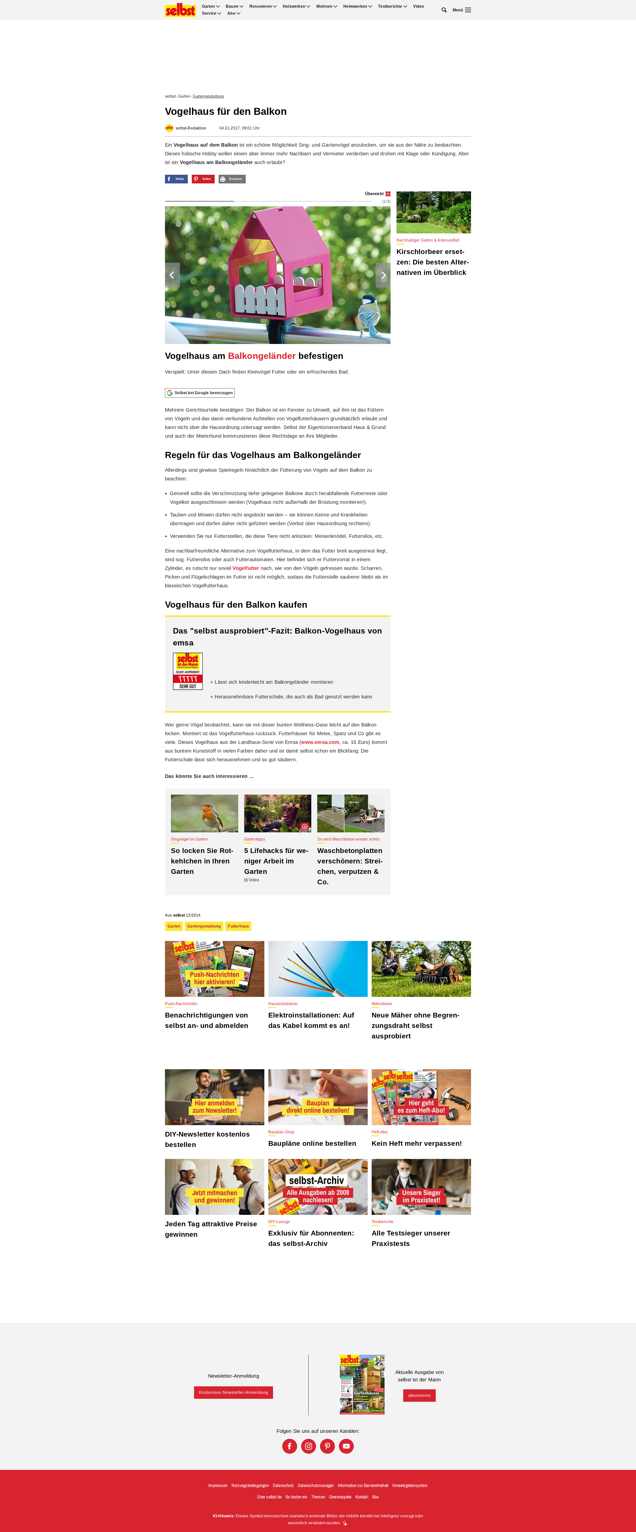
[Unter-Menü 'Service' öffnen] (219, 13)
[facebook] (289, 1446)
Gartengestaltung (208, 96)
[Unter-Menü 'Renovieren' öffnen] (275, 6)
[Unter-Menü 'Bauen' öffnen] (241, 6)
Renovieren (260, 6)
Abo (231, 13)
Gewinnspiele (340, 1497)
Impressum (218, 1485)
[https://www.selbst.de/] (180, 10)
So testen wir (296, 1497)
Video (418, 6)
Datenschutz (283, 1485)
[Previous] (172, 275)
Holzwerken (294, 6)
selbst (170, 96)
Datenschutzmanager (316, 1485)
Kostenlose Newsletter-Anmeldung (233, 1392)
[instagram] (308, 1446)
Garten (208, 6)
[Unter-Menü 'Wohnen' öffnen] (335, 6)
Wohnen (324, 6)
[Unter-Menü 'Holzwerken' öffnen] (308, 6)
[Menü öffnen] (468, 10)
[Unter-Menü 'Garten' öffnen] (218, 6)
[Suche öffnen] (444, 9)
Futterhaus (238, 926)
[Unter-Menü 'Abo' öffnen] (238, 13)
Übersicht (374, 194)
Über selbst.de (269, 1497)
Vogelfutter (246, 568)
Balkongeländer (262, 356)
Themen (318, 1497)
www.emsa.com (320, 742)
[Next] (383, 275)
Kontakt (362, 1497)
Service (209, 13)
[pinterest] (327, 1446)
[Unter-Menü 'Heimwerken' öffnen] (370, 6)
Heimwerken (355, 6)
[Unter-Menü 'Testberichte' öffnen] (405, 6)
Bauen (232, 6)
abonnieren (419, 1395)
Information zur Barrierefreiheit (363, 1485)
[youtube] (346, 1446)
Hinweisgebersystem (410, 1485)
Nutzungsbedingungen (250, 1485)
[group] (278, 287)
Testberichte (390, 6)
